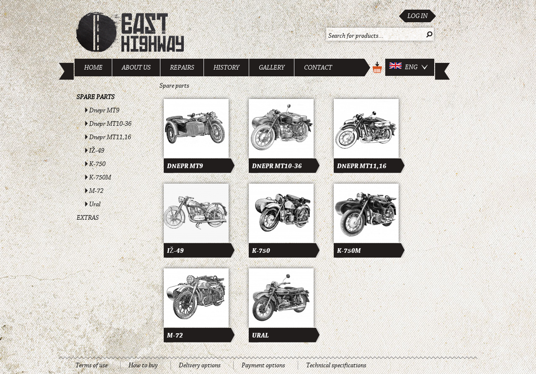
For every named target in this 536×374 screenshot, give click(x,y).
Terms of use (91, 365)
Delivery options (200, 365)
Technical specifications (336, 365)
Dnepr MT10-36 (110, 123)
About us (136, 67)
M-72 (96, 191)
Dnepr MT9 (104, 110)
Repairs (182, 67)
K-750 (97, 164)
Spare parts (96, 97)
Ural (94, 204)
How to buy (143, 365)
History (227, 67)
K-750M (100, 177)
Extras (88, 217)
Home (93, 67)
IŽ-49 (96, 150)
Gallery (272, 67)
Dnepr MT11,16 (110, 137)
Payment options (263, 365)
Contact (318, 67)
